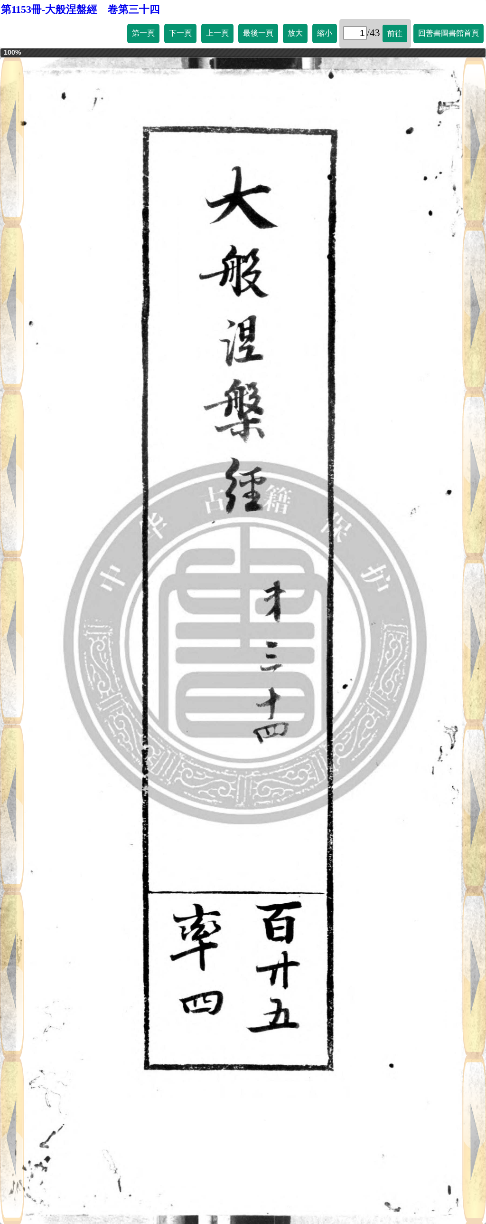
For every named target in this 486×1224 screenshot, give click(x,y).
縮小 (324, 33)
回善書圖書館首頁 (448, 33)
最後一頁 (258, 33)
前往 (394, 33)
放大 (295, 33)
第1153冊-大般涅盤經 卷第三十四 (80, 9)
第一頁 (143, 33)
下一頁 (180, 33)
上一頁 (217, 33)
